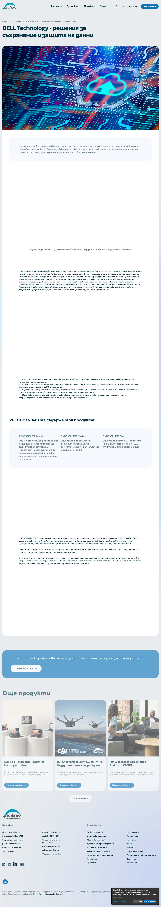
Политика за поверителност (141, 855)
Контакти (132, 862)
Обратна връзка (135, 851)
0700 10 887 (132, 6)
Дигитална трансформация (100, 843)
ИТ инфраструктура (97, 847)
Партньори (132, 836)
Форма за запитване (52, 854)
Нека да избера (119, 901)
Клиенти (131, 840)
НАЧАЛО (5, 21)
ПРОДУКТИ (17, 21)
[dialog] (135, 896)
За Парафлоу (133, 832)
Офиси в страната (11, 847)
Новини (130, 843)
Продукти (92, 859)
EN (123, 6)
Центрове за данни (96, 836)
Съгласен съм (149, 901)
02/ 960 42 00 (53, 832)
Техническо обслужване (98, 851)
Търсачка (131, 859)
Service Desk (150, 6)
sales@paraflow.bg (50, 850)
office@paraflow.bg (51, 846)
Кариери (131, 847)
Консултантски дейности (100, 855)
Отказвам (138, 901)
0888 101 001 (53, 836)
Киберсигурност (95, 832)
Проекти (91, 862)
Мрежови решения (96, 840)
